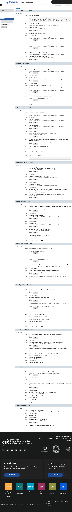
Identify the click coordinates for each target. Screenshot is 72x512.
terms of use (35, 504)
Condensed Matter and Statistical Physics (19, 493)
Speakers (3, 12)
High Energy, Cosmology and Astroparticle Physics (8, 493)
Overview (3, 8)
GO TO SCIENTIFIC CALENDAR (61, 2)
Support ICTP (55, 475)
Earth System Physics (41, 492)
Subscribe (12, 475)
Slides (36, 30)
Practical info (3, 15)
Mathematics (30, 492)
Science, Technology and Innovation (63, 493)
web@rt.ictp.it (51, 506)
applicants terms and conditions (9, 504)
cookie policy (28, 504)
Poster (4, 26)
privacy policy (21, 504)
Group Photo (6, 24)
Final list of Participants (5, 21)
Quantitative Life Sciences (52, 492)
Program (2, 10)
